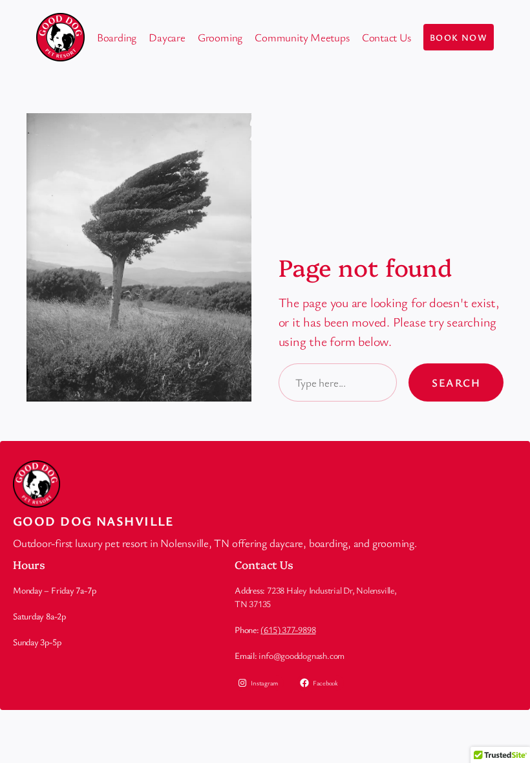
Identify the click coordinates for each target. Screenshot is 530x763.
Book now (459, 37)
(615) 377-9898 (287, 629)
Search (456, 382)
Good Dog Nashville (94, 521)
